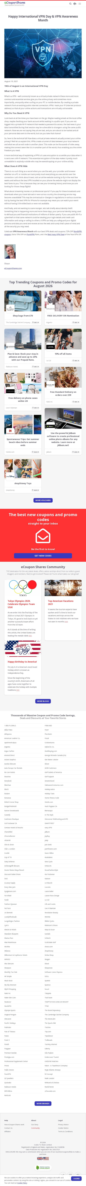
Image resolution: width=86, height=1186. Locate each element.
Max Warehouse (10, 942)
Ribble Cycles (49, 921)
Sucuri (47, 989)
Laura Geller (49, 891)
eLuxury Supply (9, 883)
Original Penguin (10, 1015)
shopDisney (10, 490)
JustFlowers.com (51, 849)
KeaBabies (48, 857)
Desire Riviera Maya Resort (14, 870)
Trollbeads (48, 1040)
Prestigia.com (9, 1057)
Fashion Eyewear (10, 904)
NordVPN (7, 1006)
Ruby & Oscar (50, 930)
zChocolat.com (50, 1091)
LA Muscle (48, 883)
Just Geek (48, 844)
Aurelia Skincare (10, 764)
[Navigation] (80, 3)
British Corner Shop (11, 802)
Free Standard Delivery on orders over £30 (63, 393)
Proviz (6, 1066)
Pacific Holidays (10, 1023)
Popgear (7, 1049)
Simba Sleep (49, 955)
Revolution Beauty (51, 913)
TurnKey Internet (51, 1044)
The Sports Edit (50, 1023)
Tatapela (48, 993)
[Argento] (63, 301)
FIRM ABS (48, 725)
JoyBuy (47, 836)
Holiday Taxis (49, 793)
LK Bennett (8, 913)
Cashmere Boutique (11, 819)
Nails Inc (49, 402)
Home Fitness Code (52, 798)
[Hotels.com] (22, 424)
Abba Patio (8, 730)
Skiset (47, 964)
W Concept (49, 1074)
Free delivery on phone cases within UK (22, 399)
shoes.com (49, 947)
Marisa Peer (8, 938)
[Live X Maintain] (22, 383)
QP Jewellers (8, 1078)
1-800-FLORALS (10, 725)
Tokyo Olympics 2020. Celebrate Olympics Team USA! (21, 604)
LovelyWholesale (10, 917)
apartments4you (10, 742)
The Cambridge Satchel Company (18, 322)
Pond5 (6, 1044)
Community (35, 1128)
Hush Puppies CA (51, 806)
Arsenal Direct (9, 755)
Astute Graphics (10, 759)
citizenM (7, 840)
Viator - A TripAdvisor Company (56, 1066)
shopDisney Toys (22, 483)
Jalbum (48, 452)
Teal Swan (48, 998)
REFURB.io (8, 1091)
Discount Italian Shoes (12, 874)
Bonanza (7, 798)
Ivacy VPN (48, 827)
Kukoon (47, 879)
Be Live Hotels (9, 772)
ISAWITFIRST (49, 823)
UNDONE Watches (51, 1061)
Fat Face (7, 908)
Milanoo (7, 951)
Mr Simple (8, 976)
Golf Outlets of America (53, 772)
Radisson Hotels (12, 367)
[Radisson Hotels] (22, 339)
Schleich (48, 938)
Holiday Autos (50, 789)
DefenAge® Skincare (11, 866)
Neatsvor (7, 1002)
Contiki (6, 853)
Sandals (47, 934)
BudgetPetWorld (10, 806)
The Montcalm (50, 1019)
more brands (43, 1103)
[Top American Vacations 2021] (63, 588)
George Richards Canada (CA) (55, 755)
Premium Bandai (10, 1053)
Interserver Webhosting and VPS (56, 819)
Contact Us (8, 1128)
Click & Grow (9, 844)
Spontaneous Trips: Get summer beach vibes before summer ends (23, 442)
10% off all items (63, 353)
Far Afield (7, 896)
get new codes (43, 555)
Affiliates (7, 1131)
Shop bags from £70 (23, 315)
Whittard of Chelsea (52, 1083)
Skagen (47, 959)
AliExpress (8, 734)
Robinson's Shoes (51, 925)
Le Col (48, 361)
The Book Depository (52, 1010)
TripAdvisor (49, 1036)
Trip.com (48, 1032)
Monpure (7, 968)
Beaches (7, 776)
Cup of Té (8, 857)
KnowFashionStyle (51, 870)
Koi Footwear (50, 874)
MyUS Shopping (10, 989)
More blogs (43, 701)
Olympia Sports (9, 1010)
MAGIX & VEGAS (10, 930)
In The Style (49, 815)
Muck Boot (8, 981)
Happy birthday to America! (22, 661)
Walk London (49, 1078)
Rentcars (7, 1095)
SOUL (47, 976)
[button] (75, 4)
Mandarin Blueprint (11, 934)
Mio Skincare (9, 964)
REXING (47, 917)
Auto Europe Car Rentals (13, 768)
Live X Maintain (11, 408)
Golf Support (49, 776)
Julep (46, 840)
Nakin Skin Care (10, 998)
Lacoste (48, 887)
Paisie (6, 1036)
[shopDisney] (22, 468)
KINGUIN (48, 866)
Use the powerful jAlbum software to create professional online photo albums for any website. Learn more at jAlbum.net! (63, 439)
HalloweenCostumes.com (54, 785)
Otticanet (7, 1019)
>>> (30, 635)
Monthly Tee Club (10, 972)
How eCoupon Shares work (14, 1124)
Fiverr (47, 730)
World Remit (49, 1087)
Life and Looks (50, 904)
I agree (76, 1178)
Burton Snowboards (11, 810)
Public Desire (9, 1070)
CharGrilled (8, 832)
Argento (49, 322)
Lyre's (6, 925)
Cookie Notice (63, 1128)
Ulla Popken (49, 1053)
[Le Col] (63, 339)
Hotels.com (10, 452)
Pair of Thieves (9, 1032)
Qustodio (7, 1083)
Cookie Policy (22, 1183)
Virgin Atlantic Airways (52, 1070)
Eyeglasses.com (10, 891)
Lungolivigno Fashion (12, 921)
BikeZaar (7, 785)
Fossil (47, 738)
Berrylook (7, 781)
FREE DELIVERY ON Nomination (63, 315)
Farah (6, 900)
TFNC (47, 1006)
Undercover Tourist (52, 1057)
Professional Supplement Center (16, 1061)
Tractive (48, 1027)
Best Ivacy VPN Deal (56, 234)
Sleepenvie (48, 968)
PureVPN (31, 234)
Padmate (7, 1027)
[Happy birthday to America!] (22, 649)
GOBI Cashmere (50, 768)
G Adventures (49, 742)
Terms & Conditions (65, 1131)
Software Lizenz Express (53, 972)
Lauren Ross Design (52, 896)
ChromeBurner (9, 836)
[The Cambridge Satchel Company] (22, 301)
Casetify (7, 815)
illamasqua (48, 810)
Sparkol (47, 981)
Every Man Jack (9, 887)
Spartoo (48, 985)
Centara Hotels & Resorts (13, 827)
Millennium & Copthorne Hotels (15, 955)
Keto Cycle (48, 862)
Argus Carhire (9, 751)
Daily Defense (9, 862)
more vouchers (43, 500)
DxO (6, 879)
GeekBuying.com (51, 751)
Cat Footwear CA (10, 823)
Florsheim (48, 734)
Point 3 (7, 1040)
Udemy (47, 1049)
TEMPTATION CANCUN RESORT (57, 1002)
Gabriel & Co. (49, 747)
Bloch (6, 789)
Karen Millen (49, 853)
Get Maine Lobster (51, 759)
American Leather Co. (12, 738)
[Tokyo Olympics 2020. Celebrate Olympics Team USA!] (22, 588)
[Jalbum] (63, 418)
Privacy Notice (63, 1124)
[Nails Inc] (63, 377)
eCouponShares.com (13, 268)
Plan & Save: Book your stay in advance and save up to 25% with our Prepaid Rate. (23, 356)
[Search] (70, 3)
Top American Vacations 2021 (60, 602)
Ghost (47, 764)
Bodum (7, 793)
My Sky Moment (10, 985)
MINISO (7, 959)
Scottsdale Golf (50, 942)
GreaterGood (49, 781)
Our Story (34, 1124)
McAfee (7, 947)
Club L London (9, 849)
